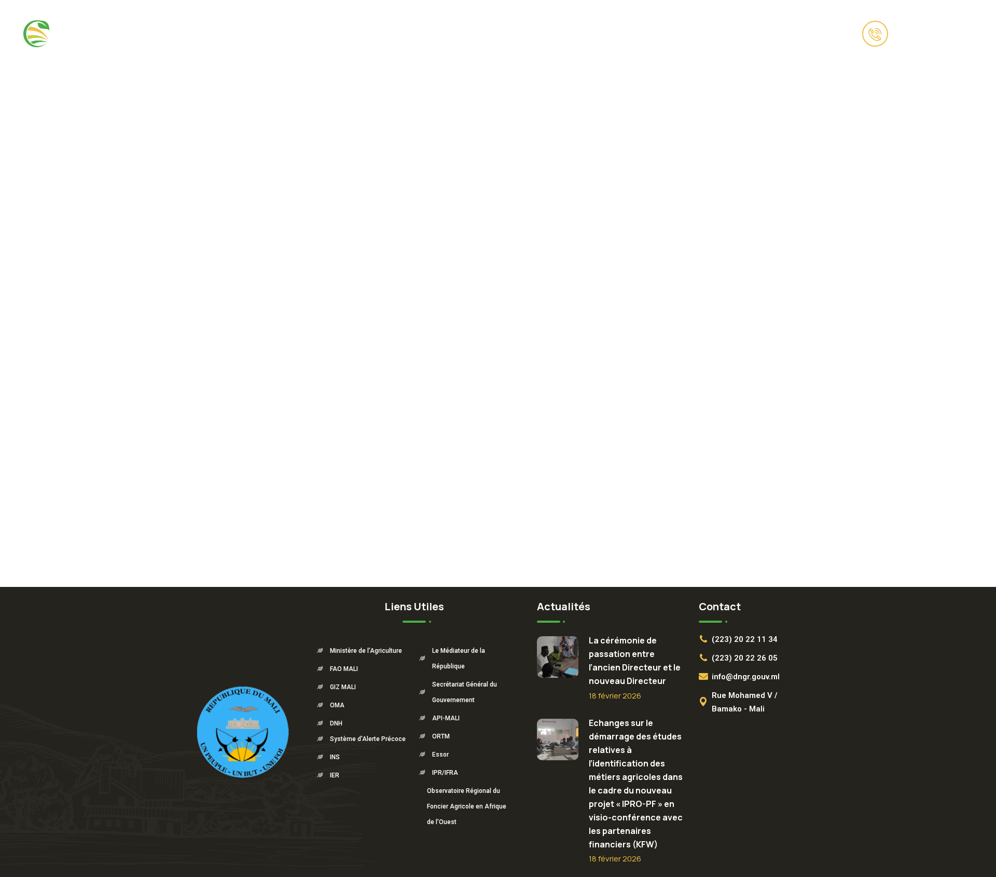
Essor (440, 754)
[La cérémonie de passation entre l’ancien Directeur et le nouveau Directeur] (557, 657)
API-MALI (446, 718)
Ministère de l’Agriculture (366, 650)
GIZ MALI (343, 687)
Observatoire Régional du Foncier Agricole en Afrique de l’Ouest (466, 806)
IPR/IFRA (445, 772)
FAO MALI (344, 669)
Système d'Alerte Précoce (368, 739)
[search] (840, 34)
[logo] (67, 32)
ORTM (441, 736)
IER (334, 775)
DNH (336, 723)
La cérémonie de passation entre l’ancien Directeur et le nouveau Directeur (635, 661)
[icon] (172, 33)
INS (335, 757)
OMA (337, 705)
